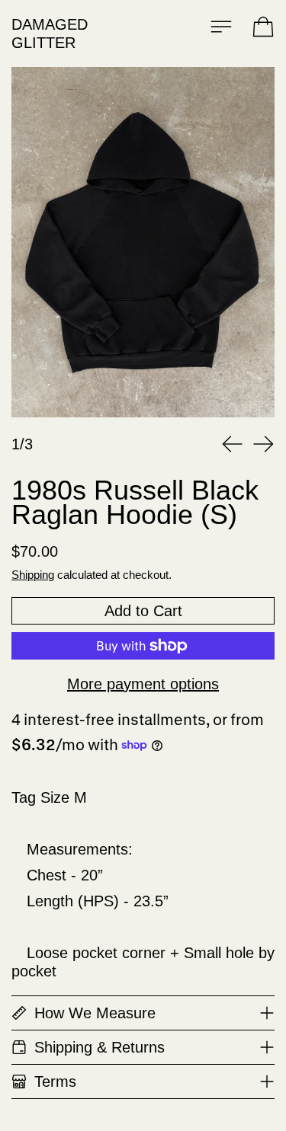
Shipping (32, 574)
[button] (143, 242)
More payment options (143, 684)
